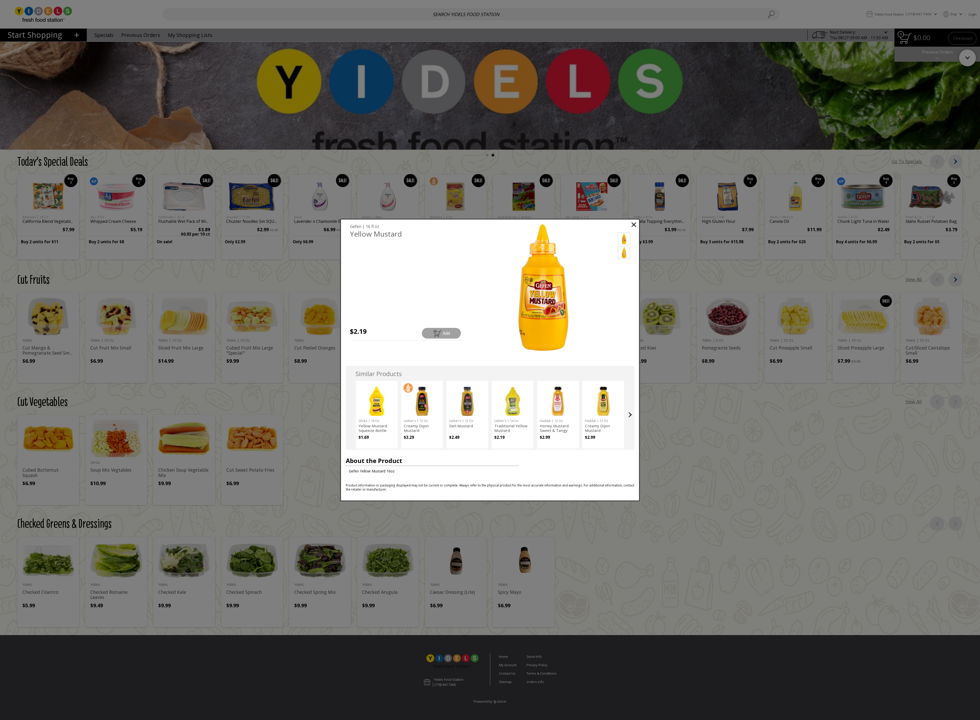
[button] (543, 287)
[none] (377, 414)
